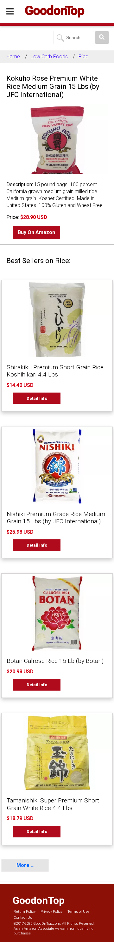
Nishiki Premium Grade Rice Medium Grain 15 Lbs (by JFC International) (56, 517)
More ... (25, 865)
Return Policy (24, 912)
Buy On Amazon (36, 232)
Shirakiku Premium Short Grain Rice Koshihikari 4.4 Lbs (55, 371)
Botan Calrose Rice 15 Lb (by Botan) (55, 660)
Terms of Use (78, 912)
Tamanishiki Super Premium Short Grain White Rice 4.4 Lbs (53, 804)
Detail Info (37, 398)
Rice (83, 57)
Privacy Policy (51, 912)
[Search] (102, 37)
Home (13, 57)
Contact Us (23, 918)
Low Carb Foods (49, 57)
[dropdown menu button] (10, 11)
